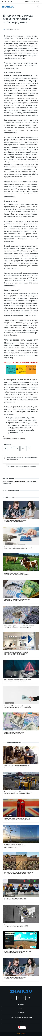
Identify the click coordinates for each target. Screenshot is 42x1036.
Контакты (21, 1013)
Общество (9, 815)
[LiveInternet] (15, 1027)
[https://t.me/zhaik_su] (8, 2)
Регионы (9, 570)
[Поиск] (39, 6)
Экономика (9, 703)
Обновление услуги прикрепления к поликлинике (21, 466)
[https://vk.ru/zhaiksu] (5, 2)
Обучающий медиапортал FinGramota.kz (14, 438)
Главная (21, 1004)
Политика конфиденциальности (21, 1017)
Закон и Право (10, 676)
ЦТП (21, 1021)
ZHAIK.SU (9, 29)
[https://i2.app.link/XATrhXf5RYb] (11, 2)
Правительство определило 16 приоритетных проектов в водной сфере (21, 458)
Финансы (9, 517)
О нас (21, 1008)
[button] (5, 448)
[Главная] (7, 6)
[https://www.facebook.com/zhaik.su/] (2, 2)
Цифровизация (10, 841)
